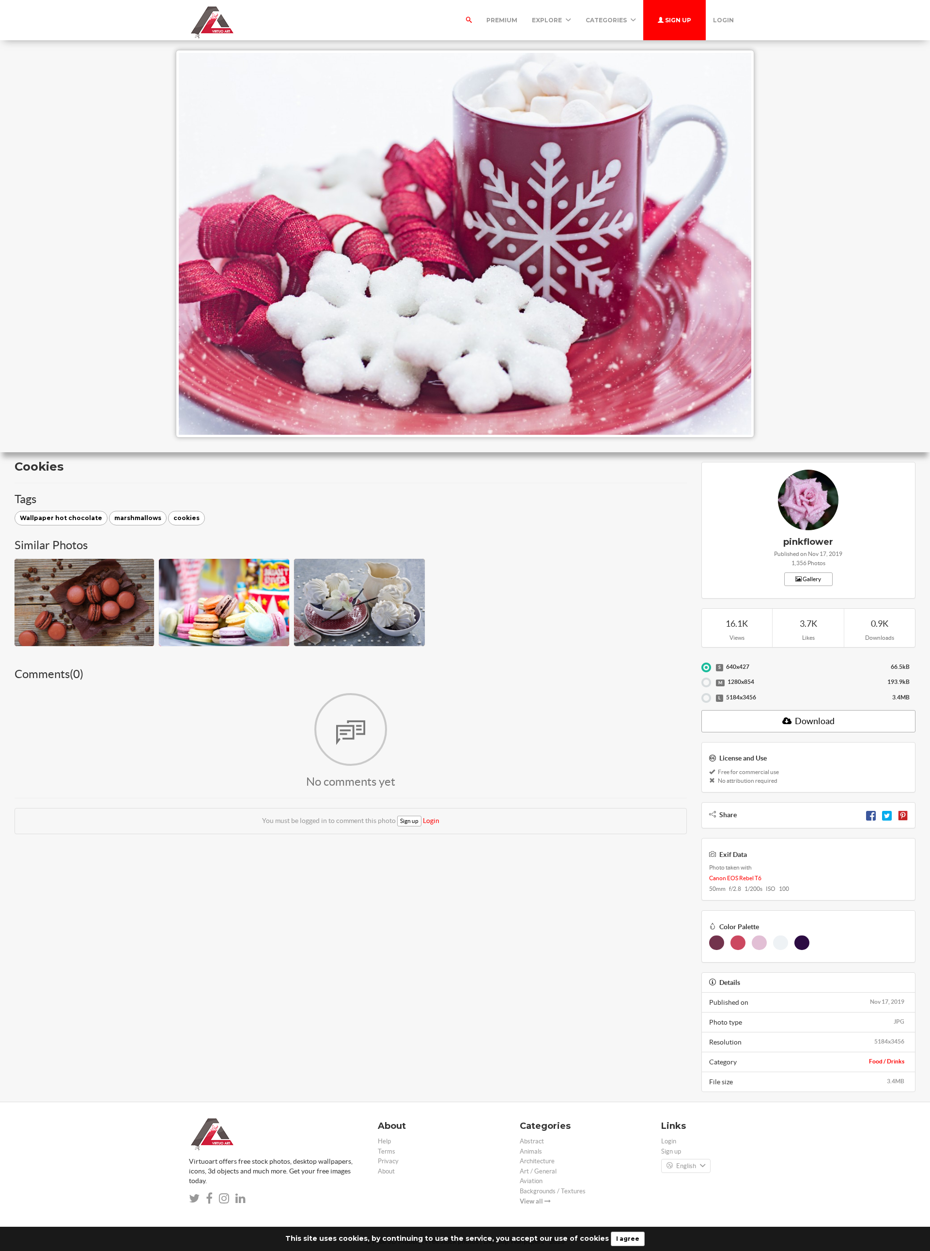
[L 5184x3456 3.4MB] (706, 698)
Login (723, 20)
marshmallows (137, 518)
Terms (386, 1151)
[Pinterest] (903, 815)
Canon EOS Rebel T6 (735, 878)
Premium (501, 20)
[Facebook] (871, 815)
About (386, 1171)
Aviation (531, 1181)
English (686, 1166)
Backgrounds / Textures (553, 1191)
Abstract (532, 1141)
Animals (531, 1151)
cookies (186, 518)
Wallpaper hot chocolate (61, 518)
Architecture (537, 1161)
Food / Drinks (886, 1061)
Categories (607, 20)
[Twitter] (887, 815)
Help (384, 1141)
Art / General (538, 1171)
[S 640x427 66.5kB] (706, 667)
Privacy (388, 1161)
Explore (547, 20)
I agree (627, 1238)
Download (814, 721)
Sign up (677, 20)
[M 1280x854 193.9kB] (706, 682)
